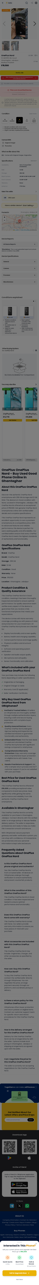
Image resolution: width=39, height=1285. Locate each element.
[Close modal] (36, 1243)
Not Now (19, 1279)
